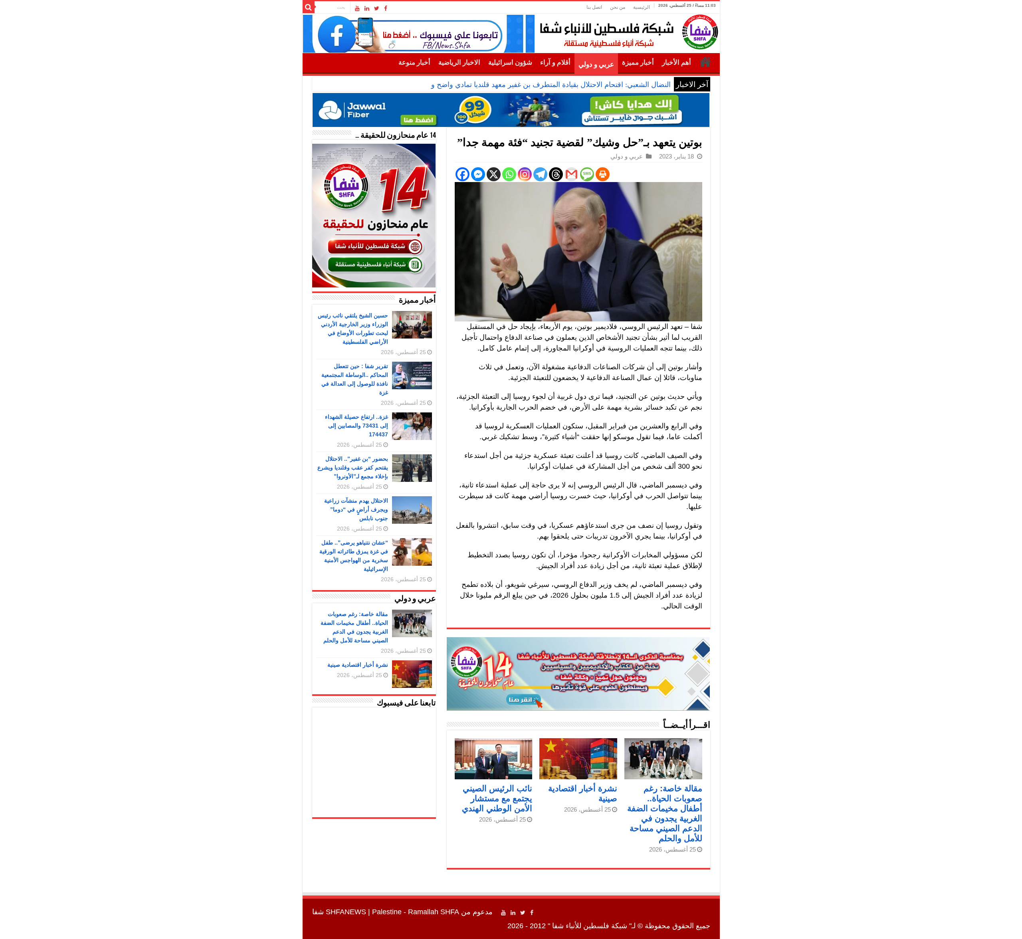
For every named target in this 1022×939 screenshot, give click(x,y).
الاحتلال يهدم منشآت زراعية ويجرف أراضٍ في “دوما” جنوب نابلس (356, 509)
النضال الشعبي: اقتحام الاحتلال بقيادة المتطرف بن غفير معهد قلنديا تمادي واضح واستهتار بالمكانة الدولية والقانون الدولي (494, 85)
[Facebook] (385, 8)
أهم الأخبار (676, 62)
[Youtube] (357, 8)
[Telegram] (540, 174)
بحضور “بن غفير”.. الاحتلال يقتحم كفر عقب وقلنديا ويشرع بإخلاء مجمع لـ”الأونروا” (352, 467)
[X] (494, 174)
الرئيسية (641, 7)
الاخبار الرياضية (459, 62)
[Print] (603, 174)
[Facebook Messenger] (478, 174)
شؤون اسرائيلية (510, 62)
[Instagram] (525, 174)
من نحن (617, 7)
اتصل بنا (594, 7)
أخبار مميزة (638, 62)
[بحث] (309, 7)
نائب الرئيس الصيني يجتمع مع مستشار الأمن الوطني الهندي (497, 798)
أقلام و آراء (555, 62)
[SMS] (587, 174)
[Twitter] (376, 8)
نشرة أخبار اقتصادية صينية (357, 665)
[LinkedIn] (367, 8)
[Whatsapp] (509, 174)
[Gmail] (571, 174)
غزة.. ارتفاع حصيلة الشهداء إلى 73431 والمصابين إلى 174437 (356, 426)
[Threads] (556, 174)
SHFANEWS (346, 912)
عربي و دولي (596, 64)
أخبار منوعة (414, 62)
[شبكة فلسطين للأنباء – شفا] (627, 30)
